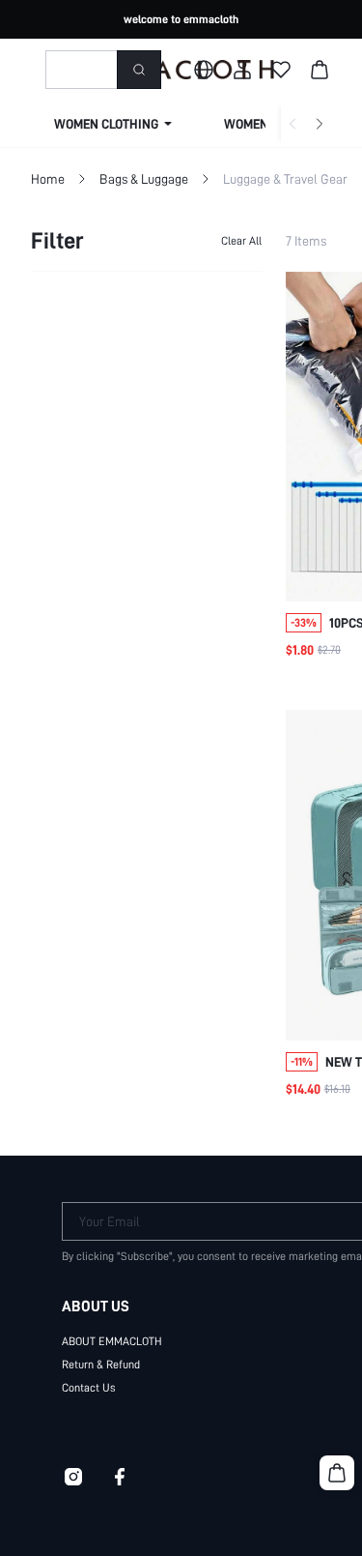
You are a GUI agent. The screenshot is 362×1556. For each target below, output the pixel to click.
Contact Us (89, 1388)
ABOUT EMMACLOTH (112, 1341)
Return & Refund (101, 1364)
